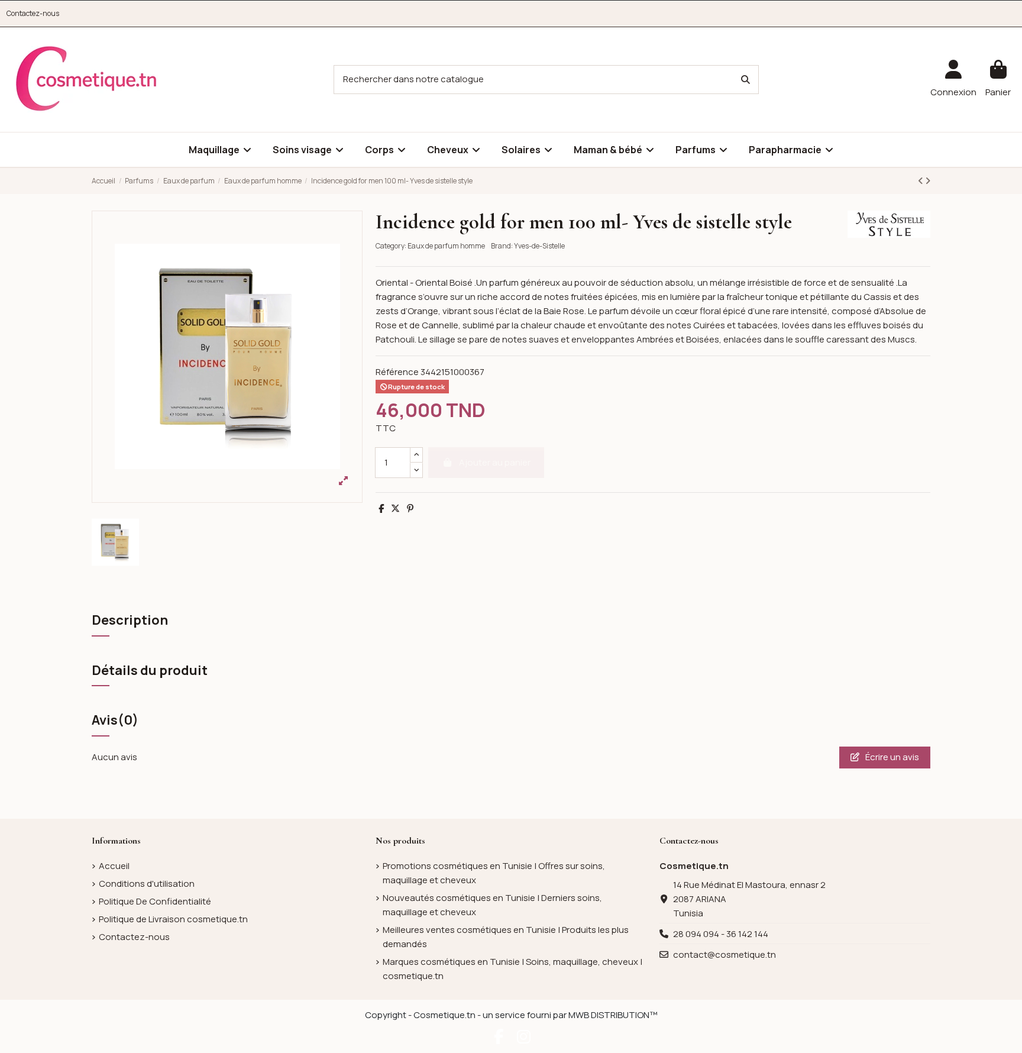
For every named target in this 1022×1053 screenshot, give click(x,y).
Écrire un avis (891, 757)
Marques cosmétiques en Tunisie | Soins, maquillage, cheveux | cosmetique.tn (512, 968)
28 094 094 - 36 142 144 (720, 934)
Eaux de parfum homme (446, 246)
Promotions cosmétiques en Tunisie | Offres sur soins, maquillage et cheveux (494, 873)
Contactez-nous (33, 13)
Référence (397, 372)
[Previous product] (921, 181)
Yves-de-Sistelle (539, 246)
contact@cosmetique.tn (724, 954)
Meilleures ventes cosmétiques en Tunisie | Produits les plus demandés (506, 936)
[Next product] (927, 181)
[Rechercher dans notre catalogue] (745, 79)
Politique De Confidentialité (155, 901)
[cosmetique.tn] (86, 79)
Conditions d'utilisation (147, 883)
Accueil (114, 866)
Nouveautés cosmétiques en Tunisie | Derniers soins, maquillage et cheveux (492, 905)
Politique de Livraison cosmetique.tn (173, 919)
